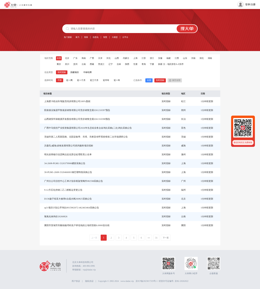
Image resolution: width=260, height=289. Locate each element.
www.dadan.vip (127, 281)
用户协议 (76, 281)
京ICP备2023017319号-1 (147, 281)
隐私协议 (89, 281)
